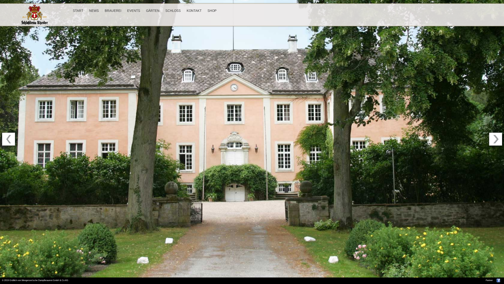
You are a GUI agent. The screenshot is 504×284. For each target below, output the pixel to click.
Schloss (173, 10)
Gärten (152, 10)
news (94, 10)
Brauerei (113, 10)
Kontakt (194, 10)
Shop (212, 10)
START (78, 10)
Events (133, 10)
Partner (489, 280)
